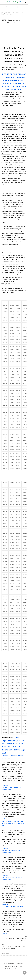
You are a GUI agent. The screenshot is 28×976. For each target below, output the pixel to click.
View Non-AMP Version (18, 973)
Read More (4, 785)
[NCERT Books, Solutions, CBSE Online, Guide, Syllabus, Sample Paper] (14, 2)
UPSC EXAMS (9, 14)
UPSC (2, 14)
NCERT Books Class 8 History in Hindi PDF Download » (15, 939)
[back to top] (25, 973)
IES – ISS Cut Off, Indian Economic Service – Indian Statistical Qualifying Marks (12, 823)
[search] (26, 2)
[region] (14, 35)
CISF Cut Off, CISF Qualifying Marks (12, 906)
